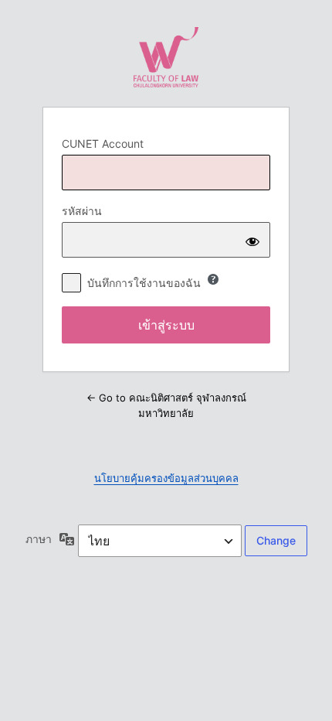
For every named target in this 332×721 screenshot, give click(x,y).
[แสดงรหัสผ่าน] (252, 240)
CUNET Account (103, 143)
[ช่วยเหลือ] (213, 279)
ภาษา (38, 538)
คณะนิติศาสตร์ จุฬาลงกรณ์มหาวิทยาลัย (166, 57)
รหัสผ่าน (82, 210)
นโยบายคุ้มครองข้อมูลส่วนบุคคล (166, 478)
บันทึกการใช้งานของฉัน (144, 282)
